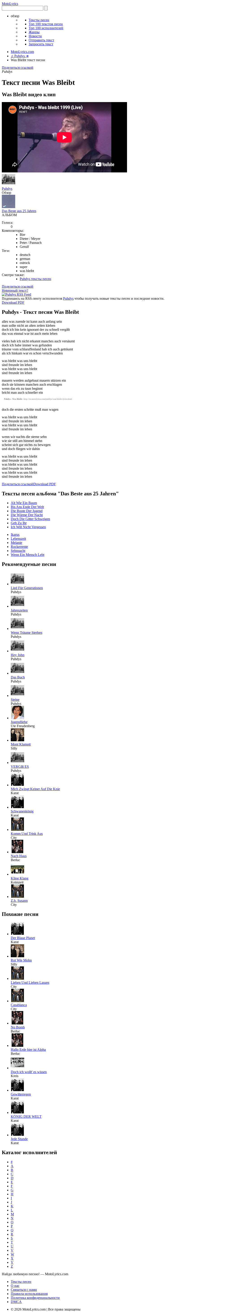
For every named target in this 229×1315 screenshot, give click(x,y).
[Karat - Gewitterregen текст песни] (17, 1090)
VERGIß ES (20, 766)
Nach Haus (19, 856)
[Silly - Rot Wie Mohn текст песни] (17, 956)
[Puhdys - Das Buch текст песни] (17, 673)
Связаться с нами (24, 1290)
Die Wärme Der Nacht (27, 515)
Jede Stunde (19, 1139)
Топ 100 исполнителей (46, 28)
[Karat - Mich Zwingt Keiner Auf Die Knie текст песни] (17, 785)
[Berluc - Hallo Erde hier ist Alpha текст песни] (17, 1045)
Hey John (17, 655)
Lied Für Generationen (27, 588)
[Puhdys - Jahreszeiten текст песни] (17, 606)
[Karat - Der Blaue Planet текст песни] (17, 934)
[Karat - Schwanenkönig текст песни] (17, 807)
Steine (15, 699)
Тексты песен (39, 20)
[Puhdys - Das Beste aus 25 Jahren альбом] (8, 207)
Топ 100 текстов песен (46, 24)
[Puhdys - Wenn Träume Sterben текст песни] (17, 628)
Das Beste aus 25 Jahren (19, 211)
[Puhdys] (8, 184)
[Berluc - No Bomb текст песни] (17, 1023)
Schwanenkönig (22, 811)
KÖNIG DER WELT (26, 1116)
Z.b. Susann (19, 900)
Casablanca (19, 1005)
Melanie (16, 542)
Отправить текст (41, 40)
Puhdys (7, 189)
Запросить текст (41, 44)
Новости (35, 36)
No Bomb (18, 1027)
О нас (15, 1286)
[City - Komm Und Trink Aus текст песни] (17, 829)
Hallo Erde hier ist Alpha (28, 1049)
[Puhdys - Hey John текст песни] (17, 651)
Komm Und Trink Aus (27, 833)
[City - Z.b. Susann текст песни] (17, 896)
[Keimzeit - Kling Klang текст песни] (17, 874)
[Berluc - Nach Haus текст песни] (17, 852)
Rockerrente (19, 547)
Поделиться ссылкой (17, 67)
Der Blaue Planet (23, 938)
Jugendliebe (19, 722)
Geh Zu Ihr (19, 523)
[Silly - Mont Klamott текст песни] (17, 740)
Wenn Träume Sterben (26, 632)
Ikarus (15, 534)
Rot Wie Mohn (21, 960)
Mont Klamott (21, 744)
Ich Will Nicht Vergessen (28, 527)
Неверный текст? (15, 290)
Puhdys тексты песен (35, 279)
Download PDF (13, 302)
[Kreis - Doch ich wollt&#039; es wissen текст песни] (17, 1068)
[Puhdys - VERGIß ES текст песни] (17, 762)
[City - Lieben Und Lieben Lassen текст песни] (17, 978)
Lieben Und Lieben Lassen (30, 982)
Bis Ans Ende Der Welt (27, 507)
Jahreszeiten (19, 610)
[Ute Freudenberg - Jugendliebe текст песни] (17, 718)
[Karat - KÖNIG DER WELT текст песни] (17, 1112)
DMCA (16, 1302)
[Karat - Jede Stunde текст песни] (17, 1135)
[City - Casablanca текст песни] (17, 1001)
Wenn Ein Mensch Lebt (27, 555)
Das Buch (18, 677)
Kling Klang (19, 878)
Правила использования (29, 1294)
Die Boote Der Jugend (26, 511)
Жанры (34, 32)
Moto (10, 4)
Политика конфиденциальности (35, 1298)
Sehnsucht (18, 551)
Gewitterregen (21, 1094)
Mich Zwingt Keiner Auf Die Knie (35, 789)
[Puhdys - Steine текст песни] (17, 695)
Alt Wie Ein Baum (24, 503)
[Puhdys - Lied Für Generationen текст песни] (17, 584)
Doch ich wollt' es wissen (29, 1072)
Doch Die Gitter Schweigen (30, 519)
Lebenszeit (18, 538)
